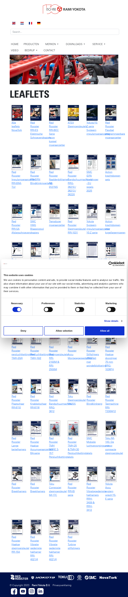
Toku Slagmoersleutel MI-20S (77, 400)
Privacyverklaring (62, 585)
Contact (49, 50)
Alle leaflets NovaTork (17, 126)
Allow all (104, 330)
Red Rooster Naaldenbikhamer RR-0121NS (59, 179)
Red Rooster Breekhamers (19, 487)
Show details (111, 321)
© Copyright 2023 (19, 585)
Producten (31, 44)
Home (15, 44)
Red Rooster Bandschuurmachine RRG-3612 (60, 404)
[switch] (48, 309)
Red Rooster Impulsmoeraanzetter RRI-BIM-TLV (23, 179)
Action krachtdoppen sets (112, 175)
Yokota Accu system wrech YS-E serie (110, 491)
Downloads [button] (74, 44)
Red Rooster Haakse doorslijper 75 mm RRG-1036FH (111, 358)
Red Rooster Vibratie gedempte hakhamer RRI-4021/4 (36, 548)
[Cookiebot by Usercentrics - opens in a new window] (110, 264)
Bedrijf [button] (30, 50)
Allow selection (64, 330)
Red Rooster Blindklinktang (94, 400)
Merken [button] (51, 44)
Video (14, 50)
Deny (23, 330)
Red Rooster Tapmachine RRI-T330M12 (111, 404)
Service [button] (97, 44)
